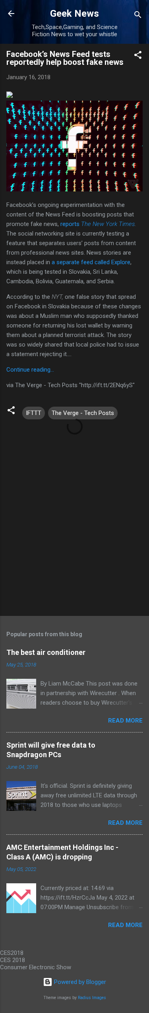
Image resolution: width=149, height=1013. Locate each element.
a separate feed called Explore (91, 262)
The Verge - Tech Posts (83, 413)
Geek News (74, 13)
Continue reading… (30, 369)
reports (97, 224)
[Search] (138, 16)
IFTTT (33, 413)
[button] (138, 56)
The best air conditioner (45, 652)
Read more (125, 720)
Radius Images (92, 997)
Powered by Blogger (79, 982)
